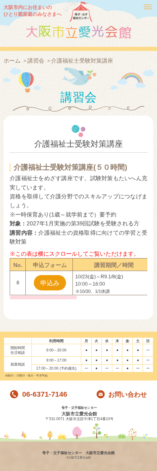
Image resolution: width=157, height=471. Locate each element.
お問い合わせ (127, 394)
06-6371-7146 (43, 394)
